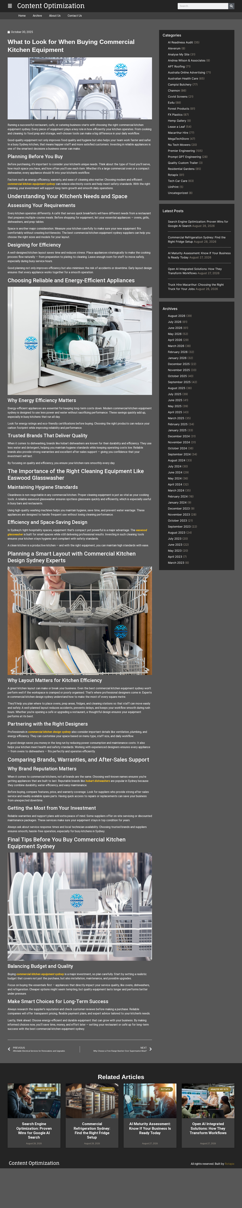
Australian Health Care (183, 78)
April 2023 (175, 556)
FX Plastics (175, 114)
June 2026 (175, 328)
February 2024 (178, 496)
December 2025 (179, 364)
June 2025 (175, 400)
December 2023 (179, 508)
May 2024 (175, 478)
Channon (174, 90)
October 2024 (177, 448)
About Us (55, 15)
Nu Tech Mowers (179, 144)
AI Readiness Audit (180, 42)
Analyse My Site (178, 54)
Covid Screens (177, 96)
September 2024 (179, 454)
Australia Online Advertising (186, 72)
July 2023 (174, 538)
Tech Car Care (177, 181)
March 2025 (176, 418)
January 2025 (177, 430)
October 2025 (177, 376)
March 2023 (176, 562)
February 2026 (178, 352)
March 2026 (176, 346)
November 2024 (179, 442)
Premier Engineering (181, 150)
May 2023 (175, 550)
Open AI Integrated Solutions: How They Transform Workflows (208, 1128)
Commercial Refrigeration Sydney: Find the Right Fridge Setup (92, 1130)
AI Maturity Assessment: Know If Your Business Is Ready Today (150, 1128)
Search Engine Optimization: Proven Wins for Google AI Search (34, 1130)
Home (22, 15)
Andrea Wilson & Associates (186, 60)
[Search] (231, 6)
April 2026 (175, 340)
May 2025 (175, 406)
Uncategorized (178, 193)
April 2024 (175, 484)
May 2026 (175, 334)
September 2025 (179, 382)
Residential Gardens (181, 169)
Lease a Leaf (176, 126)
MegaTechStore (178, 138)
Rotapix (173, 175)
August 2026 (176, 316)
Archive (37, 15)
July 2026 (174, 322)
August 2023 (176, 532)
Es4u (171, 102)
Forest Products (178, 108)
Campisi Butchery (180, 84)
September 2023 (179, 526)
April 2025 (175, 412)
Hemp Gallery (177, 120)
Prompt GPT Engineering (184, 157)
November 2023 (179, 514)
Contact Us (75, 15)
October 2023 (177, 520)
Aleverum (174, 48)
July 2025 (174, 394)
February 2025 (178, 424)
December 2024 (179, 436)
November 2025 (179, 370)
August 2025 (176, 388)
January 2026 (177, 358)
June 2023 (175, 544)
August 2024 (176, 460)
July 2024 (174, 466)
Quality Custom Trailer (183, 163)
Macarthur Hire (178, 132)
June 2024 (175, 472)
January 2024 (177, 502)
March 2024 (176, 490)
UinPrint (173, 187)
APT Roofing (176, 66)
